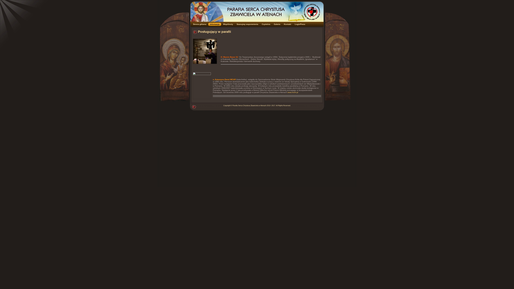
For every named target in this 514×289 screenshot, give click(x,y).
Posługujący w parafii (214, 31)
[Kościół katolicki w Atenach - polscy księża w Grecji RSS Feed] (194, 107)
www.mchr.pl (293, 92)
